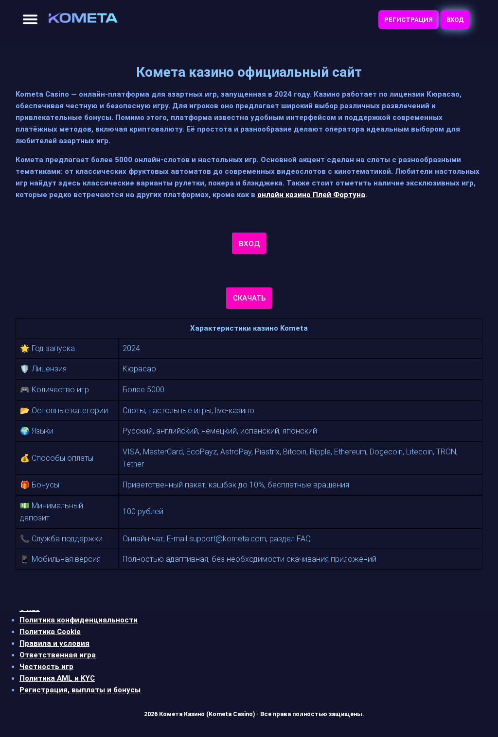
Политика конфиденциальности (78, 620)
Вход (455, 19)
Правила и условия (54, 643)
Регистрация (408, 19)
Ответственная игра (57, 655)
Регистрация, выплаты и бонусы (80, 690)
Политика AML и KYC (57, 678)
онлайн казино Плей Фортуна (311, 194)
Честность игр (46, 666)
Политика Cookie (50, 631)
